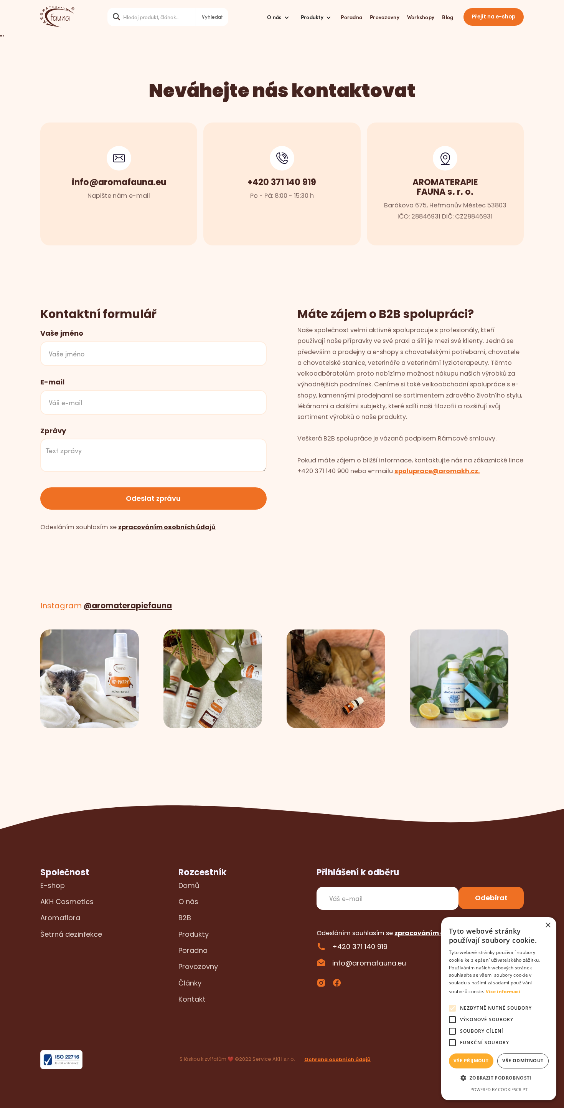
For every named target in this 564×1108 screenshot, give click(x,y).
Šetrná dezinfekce (71, 934)
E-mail (52, 382)
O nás (188, 901)
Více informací (503, 991)
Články (189, 983)
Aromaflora (60, 918)
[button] (278, 17)
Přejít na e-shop (493, 16)
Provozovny (384, 17)
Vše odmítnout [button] (522, 1060)
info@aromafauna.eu (369, 963)
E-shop (52, 885)
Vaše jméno (61, 333)
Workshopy (420, 17)
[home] (57, 17)
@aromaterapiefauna (128, 605)
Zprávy (53, 431)
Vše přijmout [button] (471, 1060)
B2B (184, 918)
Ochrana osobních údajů (337, 1059)
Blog (447, 17)
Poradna (351, 17)
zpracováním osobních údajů (167, 527)
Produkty (193, 934)
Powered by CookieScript (499, 1089)
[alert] (498, 1008)
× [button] (548, 925)
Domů (189, 885)
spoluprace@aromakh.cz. (437, 471)
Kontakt (192, 999)
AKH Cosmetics (67, 901)
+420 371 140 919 (360, 946)
